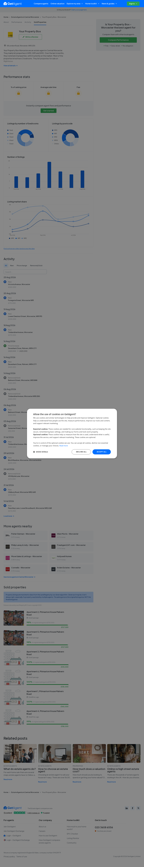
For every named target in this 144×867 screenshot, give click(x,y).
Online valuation (57, 3)
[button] (40, 452)
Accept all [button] (102, 452)
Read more (63, 446)
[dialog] (72, 433)
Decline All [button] (81, 452)
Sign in (132, 3)
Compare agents (41, 3)
